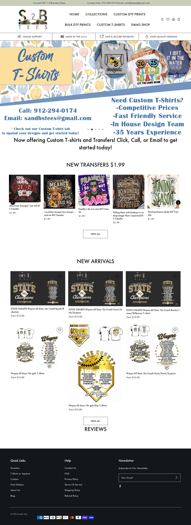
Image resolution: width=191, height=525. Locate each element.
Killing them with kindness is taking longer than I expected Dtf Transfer (128, 215)
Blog (12, 495)
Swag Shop (140, 24)
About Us (15, 490)
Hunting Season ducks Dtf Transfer (163, 213)
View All (95, 234)
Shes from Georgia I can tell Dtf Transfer (24, 207)
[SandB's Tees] (32, 19)
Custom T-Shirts (111, 24)
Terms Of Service (73, 484)
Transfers (15, 468)
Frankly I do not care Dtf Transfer (94, 210)
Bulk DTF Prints (78, 24)
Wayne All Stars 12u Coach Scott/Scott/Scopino (151, 373)
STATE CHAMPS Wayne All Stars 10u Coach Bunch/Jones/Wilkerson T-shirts (152, 311)
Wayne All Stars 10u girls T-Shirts (27, 373)
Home (74, 14)
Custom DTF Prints (129, 14)
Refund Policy (71, 495)
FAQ (67, 473)
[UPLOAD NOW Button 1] (95, 88)
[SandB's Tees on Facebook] (120, 487)
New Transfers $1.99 (95, 164)
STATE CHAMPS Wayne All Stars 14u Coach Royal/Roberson (37, 310)
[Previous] (12, 202)
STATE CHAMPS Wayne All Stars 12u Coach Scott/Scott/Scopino (95, 311)
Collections (96, 14)
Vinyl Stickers (17, 484)
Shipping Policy (72, 490)
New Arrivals (95, 261)
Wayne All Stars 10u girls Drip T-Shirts (88, 405)
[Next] (178, 202)
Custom (14, 479)
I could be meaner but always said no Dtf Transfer (58, 213)
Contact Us (70, 468)
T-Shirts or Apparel (20, 473)
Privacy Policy (71, 479)
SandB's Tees (22, 514)
